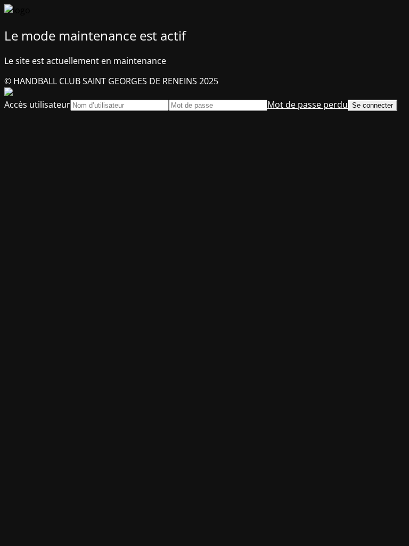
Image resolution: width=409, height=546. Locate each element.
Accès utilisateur (37, 104)
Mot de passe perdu (307, 104)
